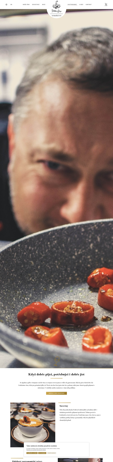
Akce (43, 4)
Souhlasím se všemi (32, 453)
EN (11, 4)
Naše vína (26, 4)
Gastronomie (72, 4)
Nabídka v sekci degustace (56, 393)
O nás (81, 4)
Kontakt (89, 4)
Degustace (35, 4)
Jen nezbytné (42, 453)
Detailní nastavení (52, 453)
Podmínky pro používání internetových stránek (36, 449)
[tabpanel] (32, 425)
